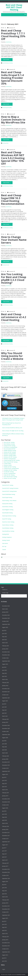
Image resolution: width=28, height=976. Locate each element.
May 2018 (4, 817)
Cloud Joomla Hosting (7, 503)
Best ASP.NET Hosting (9, 442)
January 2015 (5, 939)
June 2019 (4, 780)
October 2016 (5, 875)
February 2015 (5, 936)
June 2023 (4, 633)
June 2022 (4, 670)
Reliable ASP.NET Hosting (10, 467)
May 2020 (4, 746)
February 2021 (5, 719)
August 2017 (5, 844)
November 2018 (6, 802)
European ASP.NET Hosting (10, 470)
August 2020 (5, 737)
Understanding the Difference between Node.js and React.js (13, 434)
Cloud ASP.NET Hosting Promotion (10, 488)
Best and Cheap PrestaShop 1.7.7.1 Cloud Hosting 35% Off (13, 35)
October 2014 (5, 949)
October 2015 (5, 912)
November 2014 (6, 945)
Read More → (6, 59)
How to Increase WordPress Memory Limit (12, 427)
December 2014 (6, 942)
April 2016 (4, 893)
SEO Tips (4, 546)
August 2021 (5, 701)
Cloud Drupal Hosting (6, 107)
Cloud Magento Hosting (7, 509)
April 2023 (4, 639)
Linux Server (5, 543)
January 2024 (5, 612)
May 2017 (4, 854)
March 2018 (5, 823)
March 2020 (5, 753)
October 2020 (5, 731)
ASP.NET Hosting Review (10, 473)
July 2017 (4, 848)
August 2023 (5, 627)
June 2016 (4, 887)
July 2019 (4, 777)
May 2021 (4, 710)
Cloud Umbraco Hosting (7, 525)
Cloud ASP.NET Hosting (7, 485)
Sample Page (5, 592)
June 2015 (4, 924)
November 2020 (6, 728)
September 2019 (6, 771)
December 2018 (6, 799)
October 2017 (5, 838)
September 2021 (6, 698)
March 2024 (5, 609)
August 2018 (5, 808)
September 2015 (6, 915)
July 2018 (4, 811)
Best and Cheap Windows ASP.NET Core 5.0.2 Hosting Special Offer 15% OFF (13, 158)
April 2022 (4, 676)
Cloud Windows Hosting (7, 63)
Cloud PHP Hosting (6, 519)
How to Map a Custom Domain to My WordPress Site (13, 119)
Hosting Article (5, 143)
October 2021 (5, 694)
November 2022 (6, 655)
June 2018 (4, 814)
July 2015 (4, 921)
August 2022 (5, 664)
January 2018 (5, 829)
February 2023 (5, 645)
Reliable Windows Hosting (10, 450)
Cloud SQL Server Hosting (8, 522)
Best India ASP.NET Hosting (10, 476)
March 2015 (5, 933)
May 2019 (4, 783)
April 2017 (4, 857)
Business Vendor (8, 465)
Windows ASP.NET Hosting (10, 457)
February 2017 (5, 863)
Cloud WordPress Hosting (8, 531)
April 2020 (4, 750)
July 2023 (4, 630)
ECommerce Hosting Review (10, 447)
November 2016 (6, 872)
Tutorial (4, 549)
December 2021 (6, 688)
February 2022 (5, 682)
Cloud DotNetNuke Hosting (8, 494)
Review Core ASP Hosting (10, 478)
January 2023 (5, 648)
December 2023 (6, 615)
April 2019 (4, 786)
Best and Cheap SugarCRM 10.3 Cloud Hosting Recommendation (12, 200)
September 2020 (6, 734)
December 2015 (6, 906)
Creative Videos (7, 463)
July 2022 (4, 667)
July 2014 (4, 958)
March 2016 (5, 896)
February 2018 (5, 826)
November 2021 (6, 691)
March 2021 (5, 716)
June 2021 (4, 707)
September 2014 (6, 952)
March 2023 (5, 642)
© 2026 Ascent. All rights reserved (8, 974)
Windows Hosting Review (10, 458)
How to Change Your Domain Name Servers (13, 239)
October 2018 (5, 805)
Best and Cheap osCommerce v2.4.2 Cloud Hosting (13, 317)
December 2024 (6, 606)
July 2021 (4, 704)
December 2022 (6, 652)
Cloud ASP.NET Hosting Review (9, 491)
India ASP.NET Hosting (9, 475)
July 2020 (4, 740)
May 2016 (4, 890)
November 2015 (6, 909)
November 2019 (6, 765)
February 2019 (5, 792)
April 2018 (4, 820)
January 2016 (5, 903)
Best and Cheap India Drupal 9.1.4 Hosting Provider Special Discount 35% (12, 77)
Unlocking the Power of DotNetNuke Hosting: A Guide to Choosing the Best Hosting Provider (13, 419)
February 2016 (5, 900)
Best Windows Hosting (9, 444)
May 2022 (4, 673)
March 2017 (5, 860)
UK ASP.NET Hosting (9, 471)
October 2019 (5, 768)
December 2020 (6, 725)
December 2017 (6, 832)
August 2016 (5, 881)
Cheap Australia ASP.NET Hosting (11, 460)
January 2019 (5, 795)
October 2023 (5, 621)
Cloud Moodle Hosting (7, 512)
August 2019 (5, 774)
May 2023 (4, 636)
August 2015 (5, 918)
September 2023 (6, 624)
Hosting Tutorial (5, 265)
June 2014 (4, 961)
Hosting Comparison (7, 537)
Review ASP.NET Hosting (10, 452)
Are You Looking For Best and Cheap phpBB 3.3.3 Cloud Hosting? (13, 278)
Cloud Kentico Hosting (7, 506)
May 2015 (4, 927)
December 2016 (6, 869)
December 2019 (6, 762)
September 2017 (6, 841)
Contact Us (4, 589)
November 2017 (6, 835)
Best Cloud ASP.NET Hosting (10, 462)
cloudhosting (8, 42)
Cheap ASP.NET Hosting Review (11, 468)
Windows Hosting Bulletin (10, 453)
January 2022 (5, 685)
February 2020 (5, 756)
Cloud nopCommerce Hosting (9, 516)
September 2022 (6, 661)
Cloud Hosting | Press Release (9, 500)
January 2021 (5, 722)
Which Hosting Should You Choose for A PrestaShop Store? (11, 423)
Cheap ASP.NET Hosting (9, 445)
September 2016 (6, 878)
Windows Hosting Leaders (10, 455)
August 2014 (5, 955)
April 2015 (4, 930)
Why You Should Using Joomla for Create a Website (12, 356)
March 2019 (5, 789)
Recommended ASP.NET (9, 449)
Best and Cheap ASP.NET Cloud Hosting (14, 7)
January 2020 (5, 759)
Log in (3, 969)
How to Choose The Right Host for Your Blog (12, 430)
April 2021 (4, 713)
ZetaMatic (23, 974)
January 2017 (5, 866)
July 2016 (4, 884)
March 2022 (5, 679)
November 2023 (6, 618)
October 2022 (5, 658)
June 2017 (4, 851)
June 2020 (4, 743)
